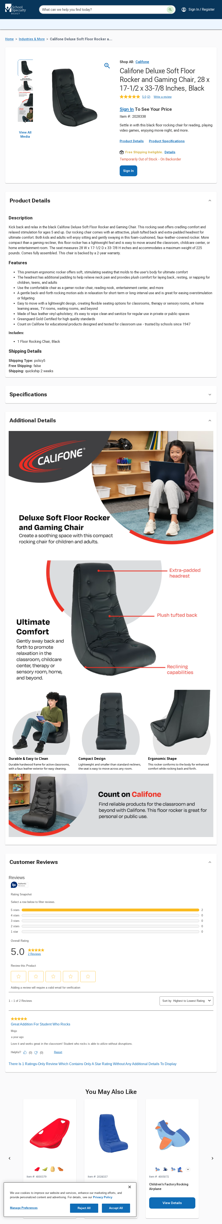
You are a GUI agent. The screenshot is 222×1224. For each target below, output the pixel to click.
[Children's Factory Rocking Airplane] (172, 1137)
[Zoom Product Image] (107, 65)
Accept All (116, 1208)
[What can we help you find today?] (170, 9)
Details (170, 152)
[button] (198, 9)
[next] (25, 122)
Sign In (127, 109)
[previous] (9, 1159)
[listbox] (25, 90)
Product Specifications (167, 141)
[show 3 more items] (188, 1169)
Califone (142, 62)
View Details (172, 1203)
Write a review (162, 96)
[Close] (129, 1187)
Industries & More (32, 39)
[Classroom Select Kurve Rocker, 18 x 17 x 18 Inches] (50, 1137)
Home (9, 39)
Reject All (84, 1208)
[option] (25, 67)
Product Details (132, 141)
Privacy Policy (102, 1197)
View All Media (25, 135)
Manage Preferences (24, 1207)
